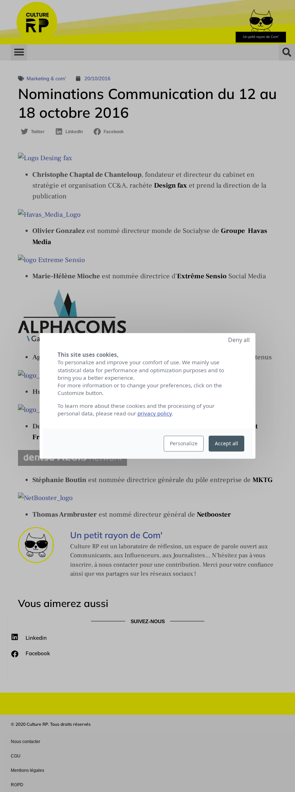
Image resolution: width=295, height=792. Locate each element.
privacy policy (154, 413)
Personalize (184, 443)
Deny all (239, 340)
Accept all (226, 443)
